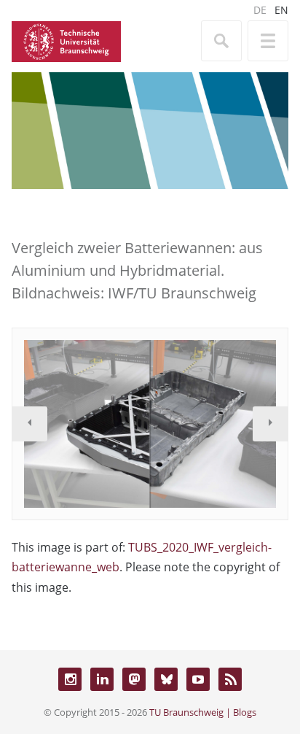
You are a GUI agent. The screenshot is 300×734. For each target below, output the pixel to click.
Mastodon (134, 679)
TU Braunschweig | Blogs (202, 712)
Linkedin (102, 679)
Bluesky (166, 679)
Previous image (29, 423)
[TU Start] (66, 40)
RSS (230, 679)
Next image (270, 423)
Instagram (70, 679)
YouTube (198, 679)
